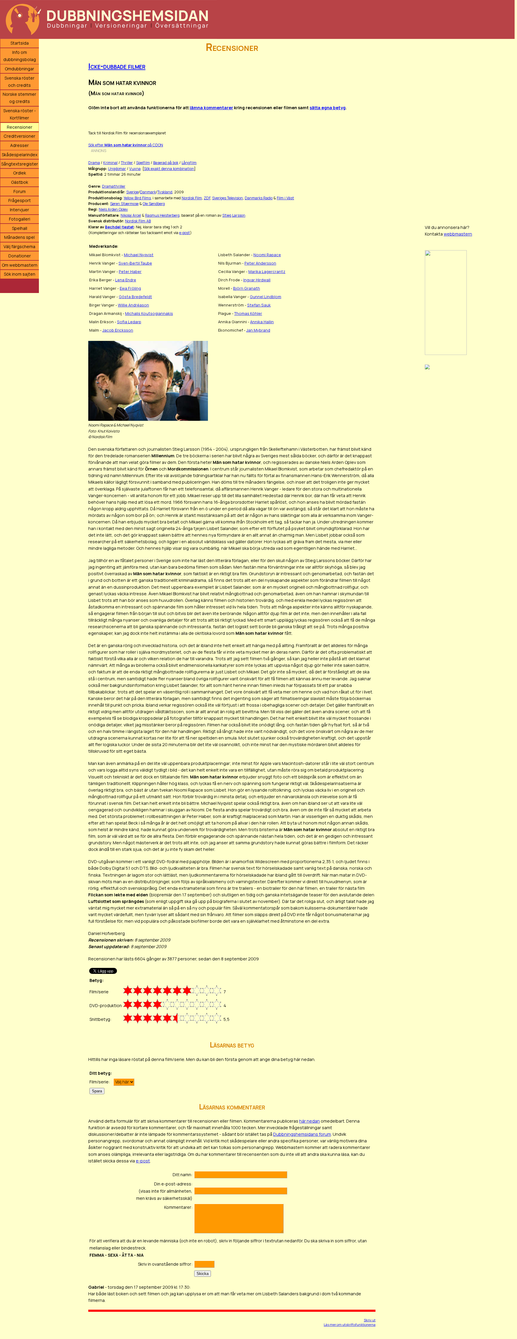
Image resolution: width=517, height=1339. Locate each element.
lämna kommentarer (211, 107)
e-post (184, 232)
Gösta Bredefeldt (135, 296)
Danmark (148, 192)
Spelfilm (143, 162)
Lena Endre (125, 280)
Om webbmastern (19, 265)
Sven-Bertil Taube (135, 263)
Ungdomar (117, 168)
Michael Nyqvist (138, 254)
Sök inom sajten (19, 274)
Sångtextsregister (19, 164)
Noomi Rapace (267, 254)
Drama (94, 162)
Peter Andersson (260, 263)
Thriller (127, 162)
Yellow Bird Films (137, 198)
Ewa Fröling (130, 288)
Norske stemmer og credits (19, 97)
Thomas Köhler (248, 313)
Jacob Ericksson (117, 330)
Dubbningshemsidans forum (302, 1134)
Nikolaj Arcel (131, 215)
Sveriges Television (227, 198)
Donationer (19, 256)
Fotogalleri (19, 219)
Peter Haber (130, 271)
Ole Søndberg (154, 203)
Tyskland (164, 192)
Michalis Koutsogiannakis (149, 313)
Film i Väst (285, 198)
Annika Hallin (262, 321)
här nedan (309, 1121)
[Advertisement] (470, 128)
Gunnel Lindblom (265, 296)
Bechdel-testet (119, 227)
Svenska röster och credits (19, 81)
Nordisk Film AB (138, 221)
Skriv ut (369, 1320)
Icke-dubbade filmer (116, 66)
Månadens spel (19, 237)
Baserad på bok (165, 162)
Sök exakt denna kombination (169, 168)
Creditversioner (19, 136)
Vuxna (135, 168)
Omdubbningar (19, 69)
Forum (19, 191)
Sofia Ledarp (129, 321)
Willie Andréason (133, 305)
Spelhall (19, 228)
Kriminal (110, 162)
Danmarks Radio (259, 198)
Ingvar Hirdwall (256, 280)
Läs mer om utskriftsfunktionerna (349, 1324)
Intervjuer (19, 209)
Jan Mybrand (258, 330)
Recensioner (19, 127)
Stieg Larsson (233, 215)
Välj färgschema (19, 246)
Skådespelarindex (19, 154)
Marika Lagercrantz (266, 271)
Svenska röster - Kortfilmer (19, 114)
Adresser (19, 145)
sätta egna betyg (328, 107)
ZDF (207, 198)
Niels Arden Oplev (113, 209)
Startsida (19, 43)
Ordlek (19, 173)
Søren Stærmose (124, 203)
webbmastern (458, 234)
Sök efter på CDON (125, 145)
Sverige (132, 192)
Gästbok (19, 182)
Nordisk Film (192, 198)
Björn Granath (246, 288)
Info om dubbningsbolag (19, 55)
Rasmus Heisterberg (162, 215)
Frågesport (19, 200)
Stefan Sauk (259, 305)
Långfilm (189, 162)
